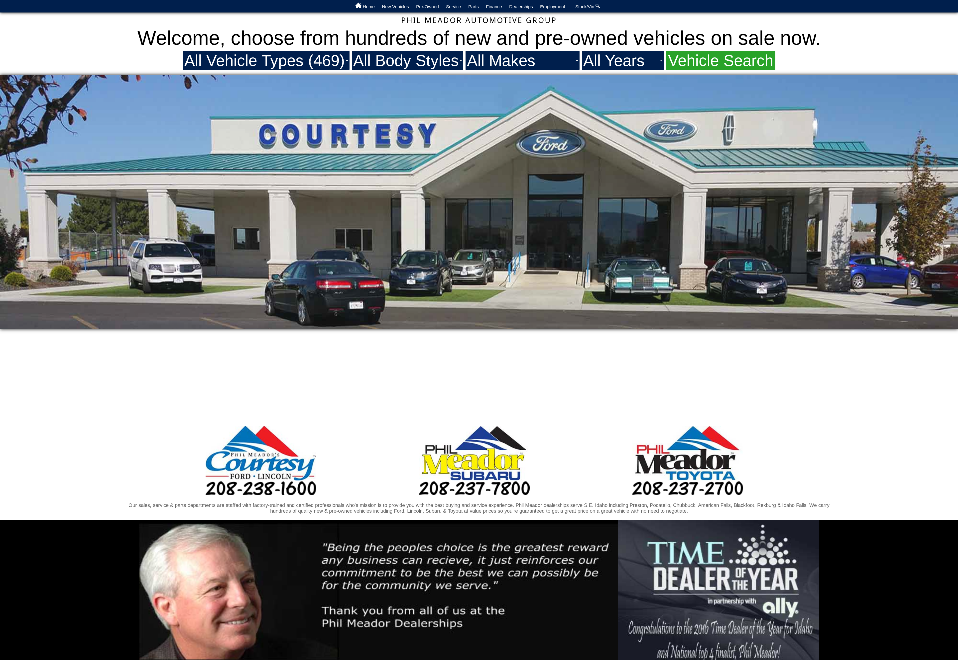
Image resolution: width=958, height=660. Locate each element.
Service (453, 6)
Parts (473, 6)
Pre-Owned (427, 6)
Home (368, 6)
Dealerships (521, 6)
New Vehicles (395, 6)
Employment (552, 6)
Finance (494, 6)
